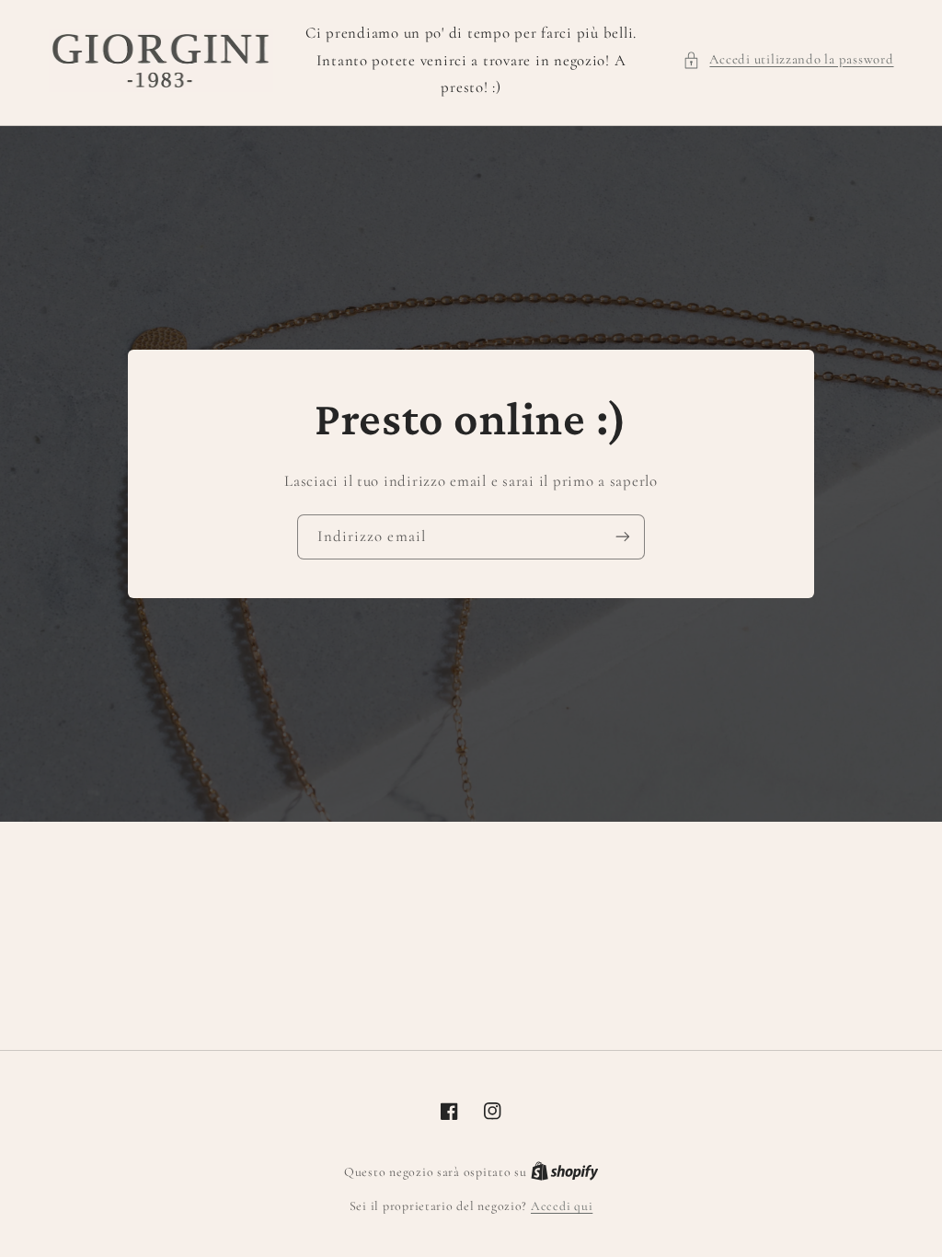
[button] (788, 60)
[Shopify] (565, 1172)
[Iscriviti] (623, 536)
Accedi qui (561, 1206)
